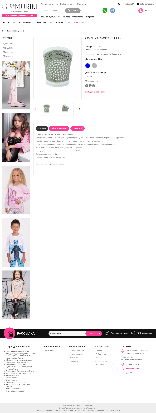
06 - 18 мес (89, 76)
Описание (42, 128)
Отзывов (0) (77, 128)
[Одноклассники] (90, 85)
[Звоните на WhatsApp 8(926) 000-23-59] (105, 10)
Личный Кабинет (77, 351)
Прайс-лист (80, 23)
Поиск (75, 10)
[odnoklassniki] (131, 373)
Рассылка (74, 361)
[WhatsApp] (93, 85)
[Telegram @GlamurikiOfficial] (112, 10)
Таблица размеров (59, 128)
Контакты (81, 4)
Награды (99, 351)
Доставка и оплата (49, 4)
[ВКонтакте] (86, 85)
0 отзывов (103, 54)
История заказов (77, 354)
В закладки (92, 81)
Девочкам (8, 44)
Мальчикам (8, 52)
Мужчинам (8, 56)
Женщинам (8, 48)
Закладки (74, 358)
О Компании (101, 354)
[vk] (127, 372)
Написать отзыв (118, 54)
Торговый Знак (102, 364)
